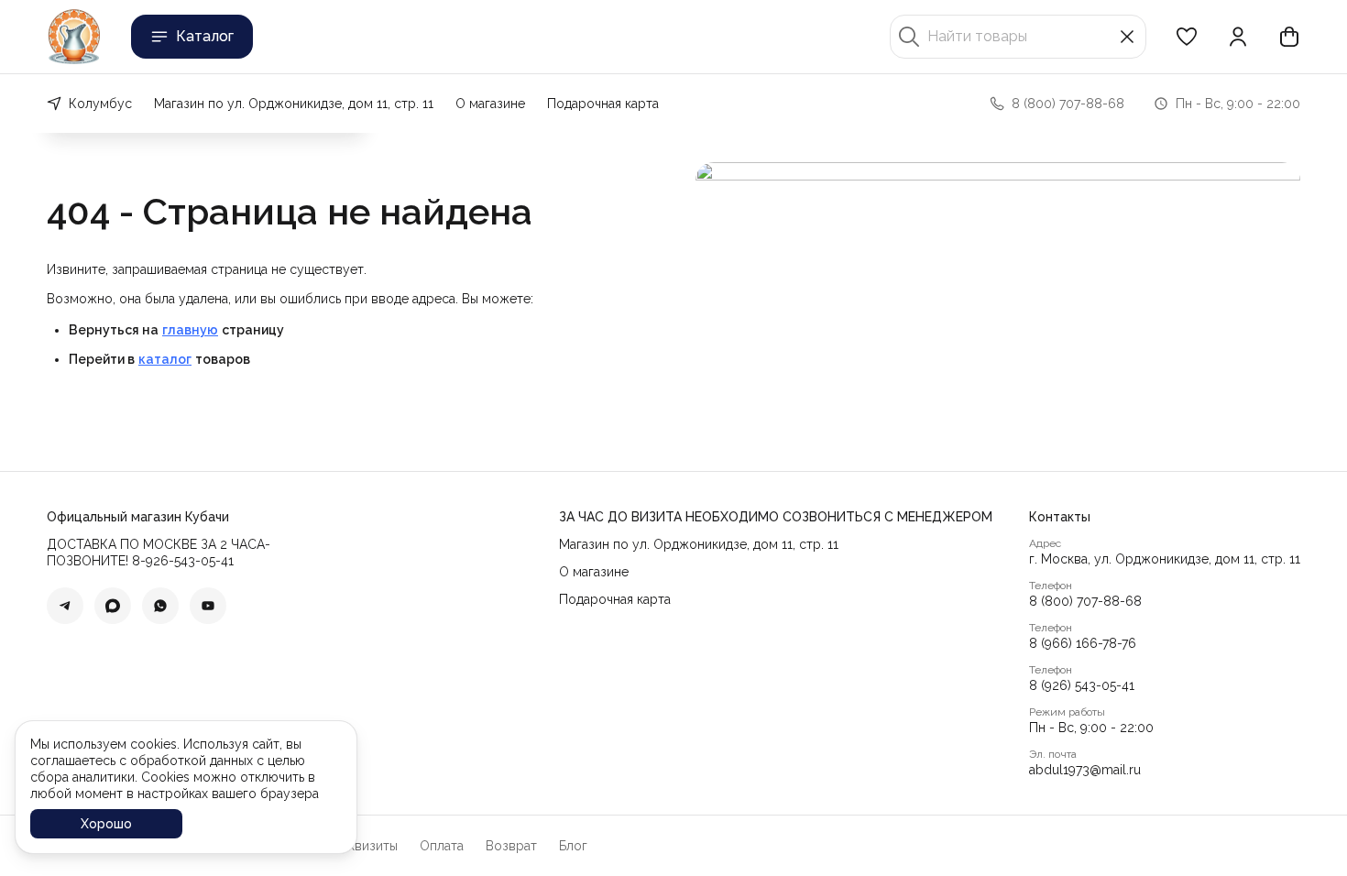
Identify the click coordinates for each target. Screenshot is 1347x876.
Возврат (511, 845)
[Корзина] (1289, 37)
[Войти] (1238, 37)
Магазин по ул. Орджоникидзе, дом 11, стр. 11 (293, 103)
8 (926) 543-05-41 (1081, 685)
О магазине (490, 103)
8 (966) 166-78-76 (1082, 643)
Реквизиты (366, 845)
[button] (1187, 37)
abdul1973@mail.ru (1085, 769)
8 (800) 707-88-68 (1085, 601)
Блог (573, 845)
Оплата (442, 845)
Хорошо (106, 823)
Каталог (205, 36)
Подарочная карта (603, 103)
